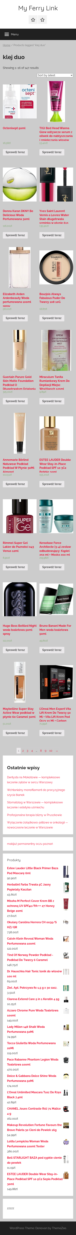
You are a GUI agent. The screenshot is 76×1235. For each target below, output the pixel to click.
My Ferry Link (38, 8)
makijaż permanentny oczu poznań (30, 844)
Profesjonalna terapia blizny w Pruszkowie (34, 815)
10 (50, 750)
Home (6, 45)
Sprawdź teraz (15, 152)
